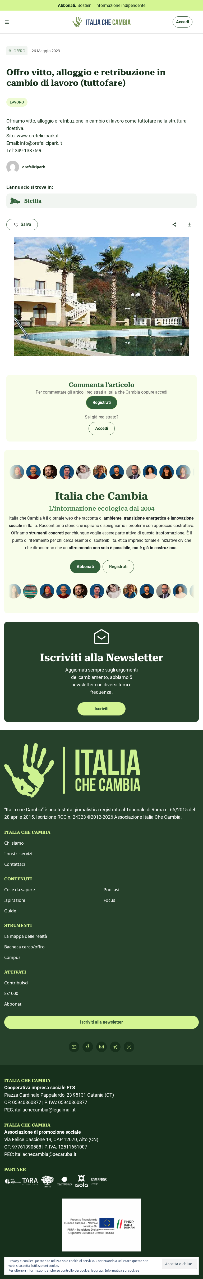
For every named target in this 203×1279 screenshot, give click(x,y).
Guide (10, 911)
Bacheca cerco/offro (24, 947)
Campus (12, 957)
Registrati (102, 402)
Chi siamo (14, 843)
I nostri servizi (18, 854)
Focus (109, 900)
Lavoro (17, 102)
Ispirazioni (14, 900)
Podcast (112, 890)
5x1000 (11, 993)
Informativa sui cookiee (122, 1270)
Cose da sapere (19, 890)
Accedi (182, 21)
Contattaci (14, 864)
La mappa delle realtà (25, 936)
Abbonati (85, 566)
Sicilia (32, 201)
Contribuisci (16, 983)
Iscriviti (101, 708)
